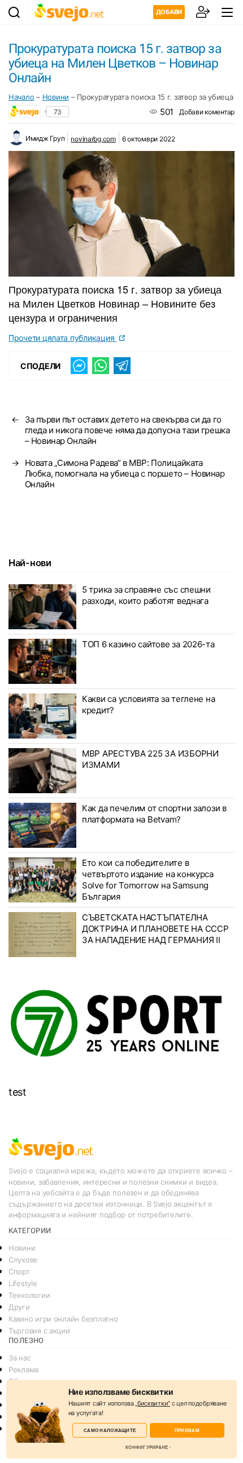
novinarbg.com (93, 139)
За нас (19, 1357)
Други (19, 1306)
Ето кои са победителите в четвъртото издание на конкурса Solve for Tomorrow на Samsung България (148, 879)
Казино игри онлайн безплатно (63, 1318)
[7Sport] (121, 1024)
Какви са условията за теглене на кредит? (148, 704)
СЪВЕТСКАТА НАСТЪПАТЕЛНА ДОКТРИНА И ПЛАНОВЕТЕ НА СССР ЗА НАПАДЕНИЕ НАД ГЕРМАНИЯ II (155, 928)
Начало (21, 96)
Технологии (29, 1295)
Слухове (23, 1259)
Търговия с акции (39, 1330)
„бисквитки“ (152, 1403)
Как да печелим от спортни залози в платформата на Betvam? (154, 814)
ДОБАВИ (169, 12)
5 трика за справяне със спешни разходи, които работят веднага (146, 595)
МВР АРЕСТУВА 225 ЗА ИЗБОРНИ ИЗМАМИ (150, 759)
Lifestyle (22, 1283)
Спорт (19, 1271)
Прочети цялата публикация (62, 338)
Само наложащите (110, 1430)
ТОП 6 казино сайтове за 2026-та (148, 644)
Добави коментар (207, 112)
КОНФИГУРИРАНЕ (146, 1447)
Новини (55, 96)
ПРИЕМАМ (187, 1430)
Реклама (23, 1369)
